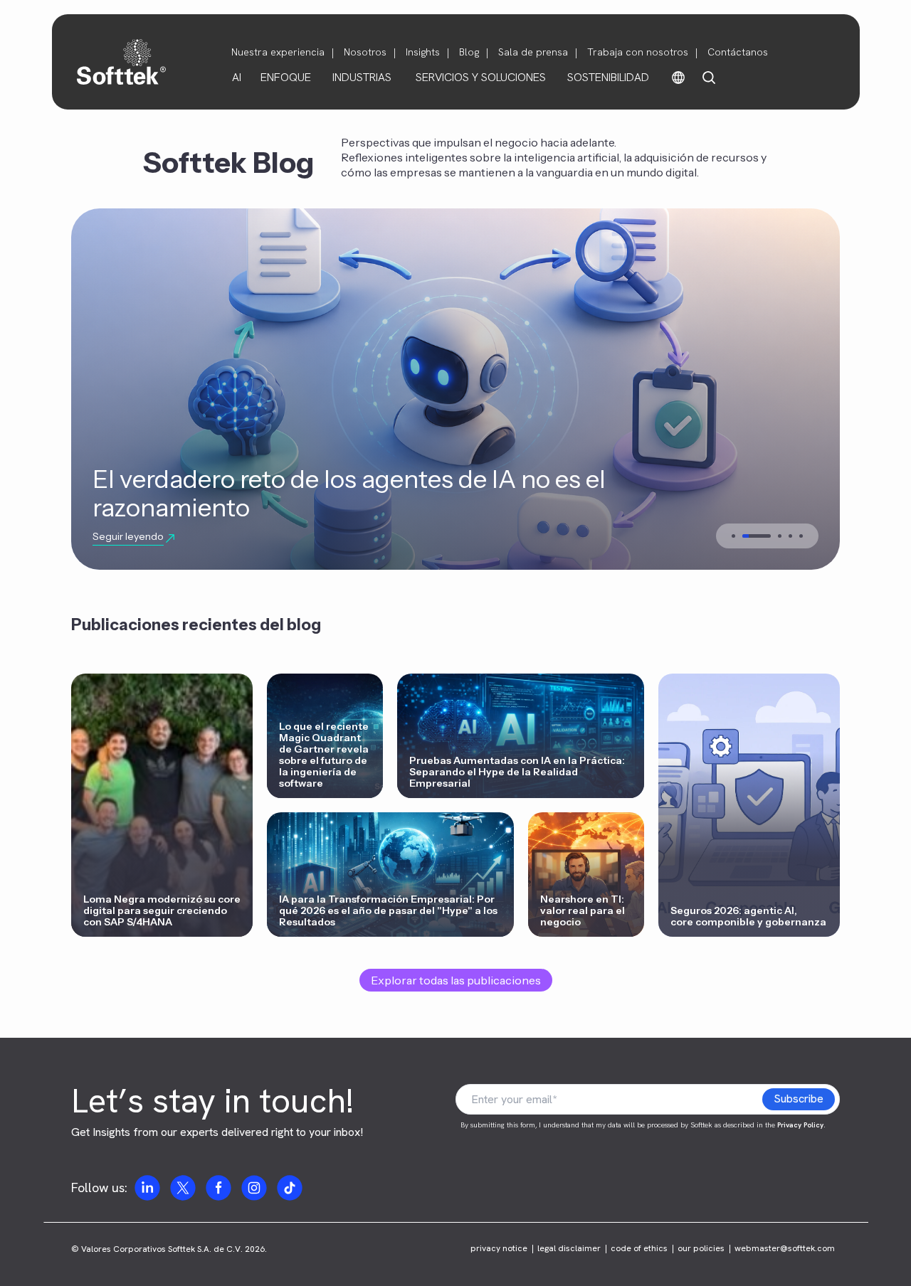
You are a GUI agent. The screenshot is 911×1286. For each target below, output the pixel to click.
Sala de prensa (533, 52)
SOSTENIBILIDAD (608, 77)
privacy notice (498, 1248)
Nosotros (365, 52)
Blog (469, 52)
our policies (701, 1248)
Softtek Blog (228, 162)
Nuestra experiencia (278, 52)
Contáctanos (737, 52)
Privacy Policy (800, 1125)
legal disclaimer (569, 1248)
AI (236, 77)
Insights (423, 52)
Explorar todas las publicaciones (456, 980)
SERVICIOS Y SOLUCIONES (481, 77)
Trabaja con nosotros (637, 52)
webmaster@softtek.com (784, 1248)
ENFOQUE (285, 77)
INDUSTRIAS (361, 77)
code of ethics (639, 1248)
